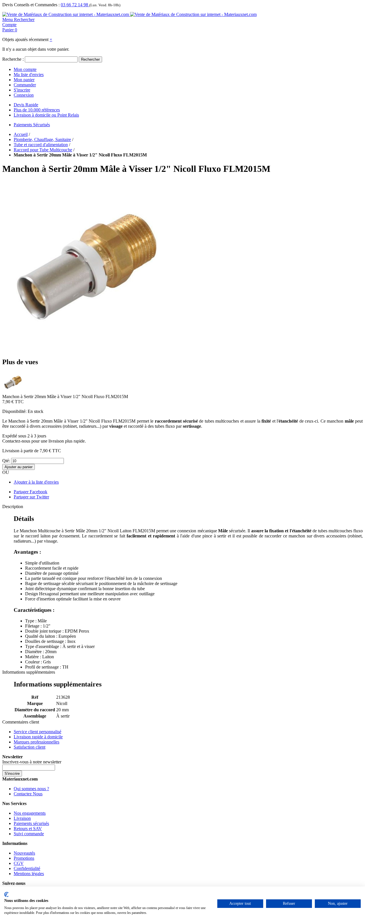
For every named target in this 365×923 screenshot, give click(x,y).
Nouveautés (24, 853)
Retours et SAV (28, 828)
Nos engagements (30, 813)
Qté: (6, 460)
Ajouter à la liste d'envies (36, 482)
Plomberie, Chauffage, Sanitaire (42, 139)
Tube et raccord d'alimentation (41, 144)
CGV (19, 863)
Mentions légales (29, 873)
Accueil (21, 134)
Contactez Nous (28, 793)
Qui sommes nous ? (31, 788)
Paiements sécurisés (31, 823)
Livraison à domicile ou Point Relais (46, 115)
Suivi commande (29, 833)
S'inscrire (22, 89)
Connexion (24, 95)
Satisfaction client (29, 747)
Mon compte (25, 69)
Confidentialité (27, 868)
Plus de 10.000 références (37, 109)
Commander (25, 84)
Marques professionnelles (36, 741)
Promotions (24, 858)
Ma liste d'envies (29, 74)
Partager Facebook (30, 491)
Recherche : (13, 59)
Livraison (22, 818)
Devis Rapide (26, 104)
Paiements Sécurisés (32, 124)
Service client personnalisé (37, 731)
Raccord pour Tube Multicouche (43, 149)
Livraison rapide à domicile (38, 736)
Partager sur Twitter (31, 496)
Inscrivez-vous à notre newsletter (31, 761)
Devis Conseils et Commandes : (31, 4)
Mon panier (24, 79)
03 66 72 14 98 (75, 4)
